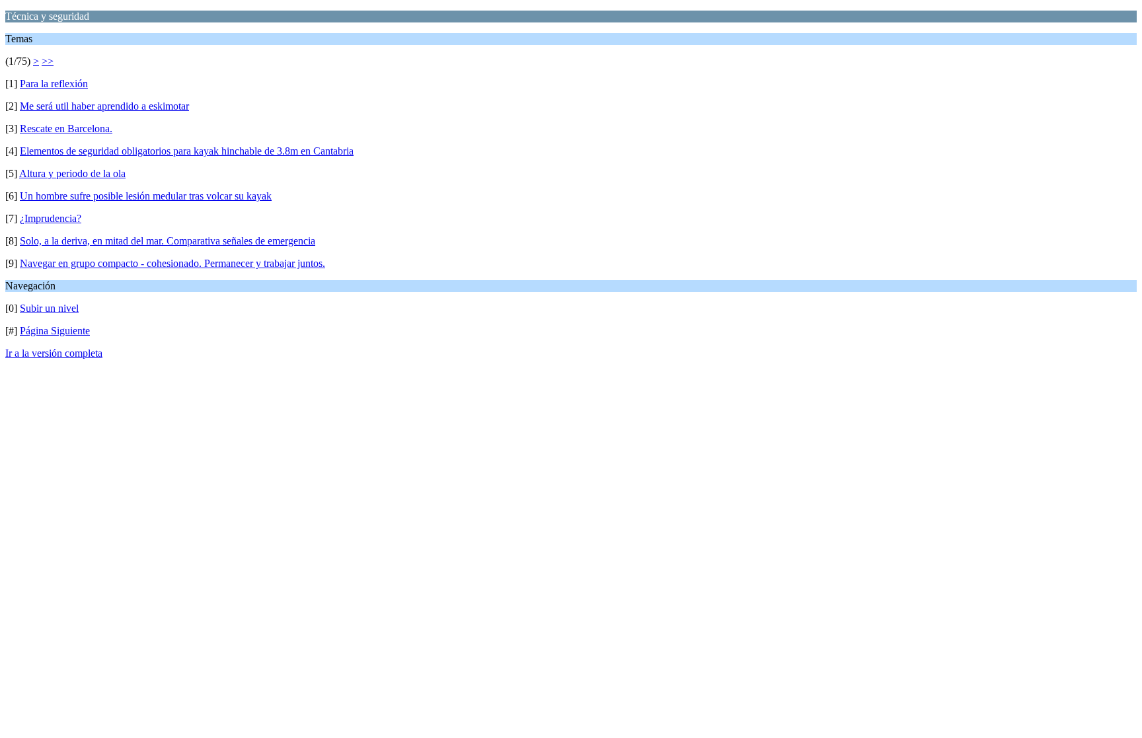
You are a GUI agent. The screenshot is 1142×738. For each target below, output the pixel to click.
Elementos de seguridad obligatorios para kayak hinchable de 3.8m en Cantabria (187, 151)
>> (48, 61)
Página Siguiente (55, 330)
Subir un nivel (49, 308)
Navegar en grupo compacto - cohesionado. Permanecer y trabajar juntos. (172, 263)
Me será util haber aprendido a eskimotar (104, 106)
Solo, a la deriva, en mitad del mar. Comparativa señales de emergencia (167, 240)
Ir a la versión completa (53, 353)
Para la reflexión (54, 83)
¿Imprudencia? (50, 218)
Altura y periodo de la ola (72, 173)
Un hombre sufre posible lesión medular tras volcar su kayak (146, 196)
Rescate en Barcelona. (66, 128)
